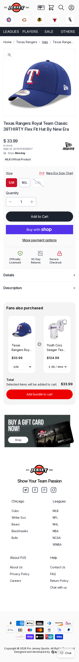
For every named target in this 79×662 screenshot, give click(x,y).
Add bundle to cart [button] (39, 394)
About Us (16, 567)
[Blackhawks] (39, 19)
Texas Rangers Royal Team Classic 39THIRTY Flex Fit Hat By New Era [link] (22, 347)
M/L (24, 182)
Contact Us (57, 567)
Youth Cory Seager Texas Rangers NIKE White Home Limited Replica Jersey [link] (57, 347)
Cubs (15, 511)
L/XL (39, 183)
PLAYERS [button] (30, 31)
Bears (16, 524)
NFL (55, 517)
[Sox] (70, 19)
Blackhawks (20, 531)
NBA (56, 531)
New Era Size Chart (59, 173)
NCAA (57, 538)
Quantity (12, 193)
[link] (22, 329)
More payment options (39, 240)
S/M (11, 182)
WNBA (57, 544)
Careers (15, 580)
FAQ (53, 574)
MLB (56, 511)
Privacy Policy (19, 574)
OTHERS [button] (68, 31)
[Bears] (24, 19)
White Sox (19, 517)
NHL (55, 524)
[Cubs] (8, 19)
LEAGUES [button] (11, 31)
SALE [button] (48, 31)
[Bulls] (54, 19)
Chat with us (58, 587)
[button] (61, 7)
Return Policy (59, 580)
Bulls (15, 538)
